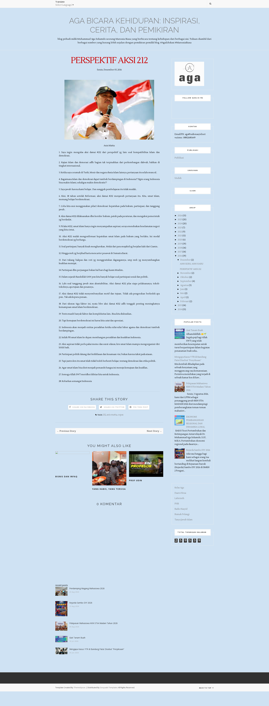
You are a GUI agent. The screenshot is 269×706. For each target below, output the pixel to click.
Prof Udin (135, 480)
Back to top (205, 688)
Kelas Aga (179, 487)
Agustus (184, 285)
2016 (180, 256)
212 (104, 414)
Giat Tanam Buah (77, 637)
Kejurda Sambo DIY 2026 (80, 602)
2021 (180, 235)
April (183, 297)
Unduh (178, 178)
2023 (180, 227)
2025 (180, 219)
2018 (180, 248)
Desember (185, 260)
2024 (180, 223)
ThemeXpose (79, 687)
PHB (177, 503)
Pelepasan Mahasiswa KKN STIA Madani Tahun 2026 (93, 623)
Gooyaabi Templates (109, 687)
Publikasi (179, 158)
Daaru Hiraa (180, 493)
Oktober (184, 277)
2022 (180, 231)
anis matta (112, 414)
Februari (184, 301)
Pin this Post (140, 407)
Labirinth (179, 498)
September (186, 281)
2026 (180, 215)
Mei (182, 293)
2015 (180, 305)
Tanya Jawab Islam (184, 519)
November (185, 273)
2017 (180, 251)
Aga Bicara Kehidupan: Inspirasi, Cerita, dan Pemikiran (134, 25)
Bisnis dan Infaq (66, 476)
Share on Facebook (83, 407)
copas (120, 414)
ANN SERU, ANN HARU (191, 264)
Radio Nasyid (181, 509)
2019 (180, 243)
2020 (180, 239)
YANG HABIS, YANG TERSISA (109, 489)
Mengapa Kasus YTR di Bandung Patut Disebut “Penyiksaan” (96, 649)
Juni (182, 289)
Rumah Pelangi (182, 514)
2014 (180, 309)
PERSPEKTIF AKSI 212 (190, 269)
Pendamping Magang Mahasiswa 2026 (87, 588)
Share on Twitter (114, 407)
